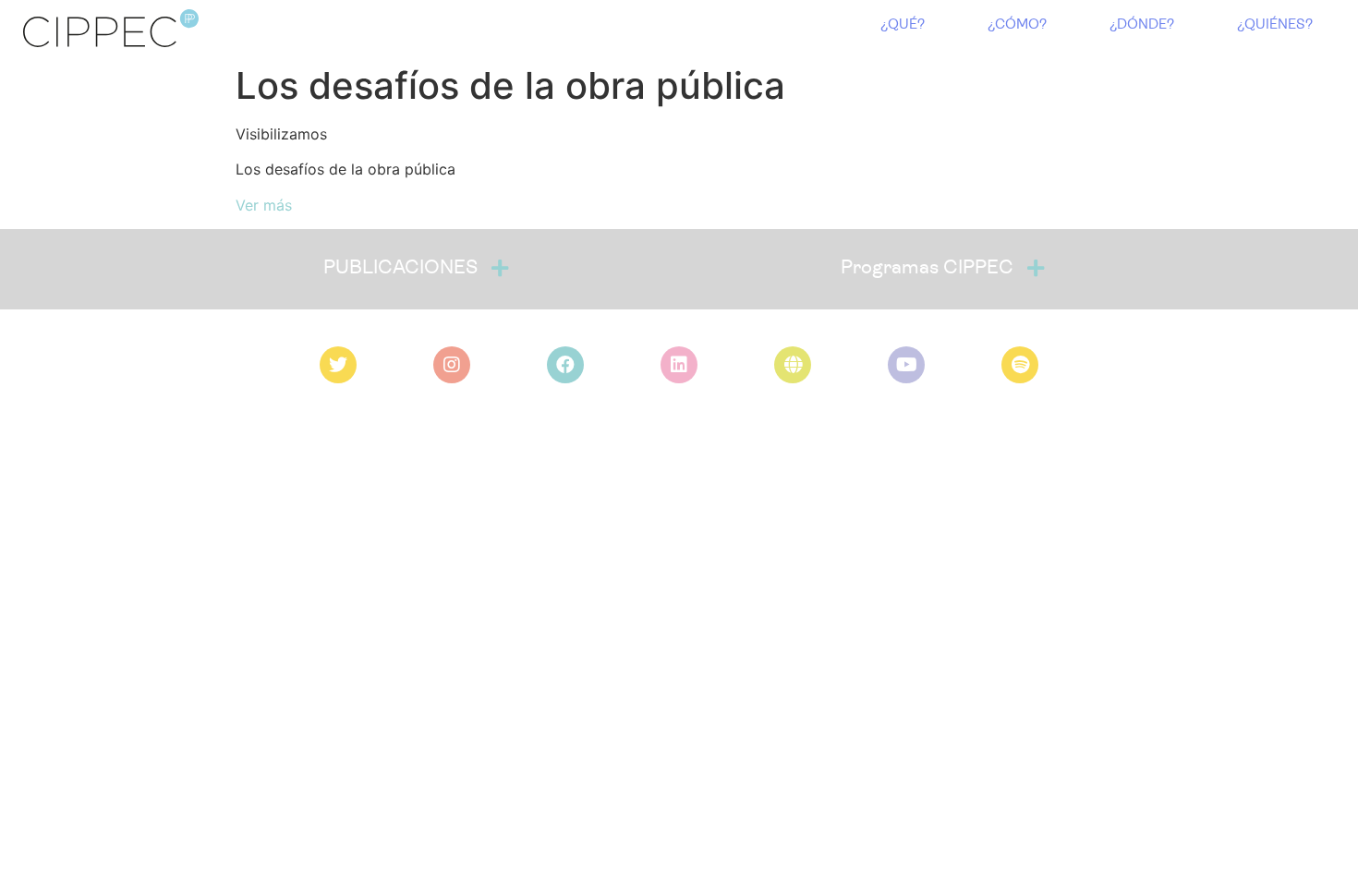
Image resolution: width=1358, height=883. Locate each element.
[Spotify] (1019, 364)
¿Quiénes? (1275, 25)
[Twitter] (338, 364)
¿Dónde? (1141, 25)
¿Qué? (902, 25)
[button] (415, 269)
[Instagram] (451, 364)
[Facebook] (565, 364)
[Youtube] (906, 364)
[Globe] (792, 364)
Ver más (264, 205)
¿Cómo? (1017, 25)
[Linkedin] (679, 364)
